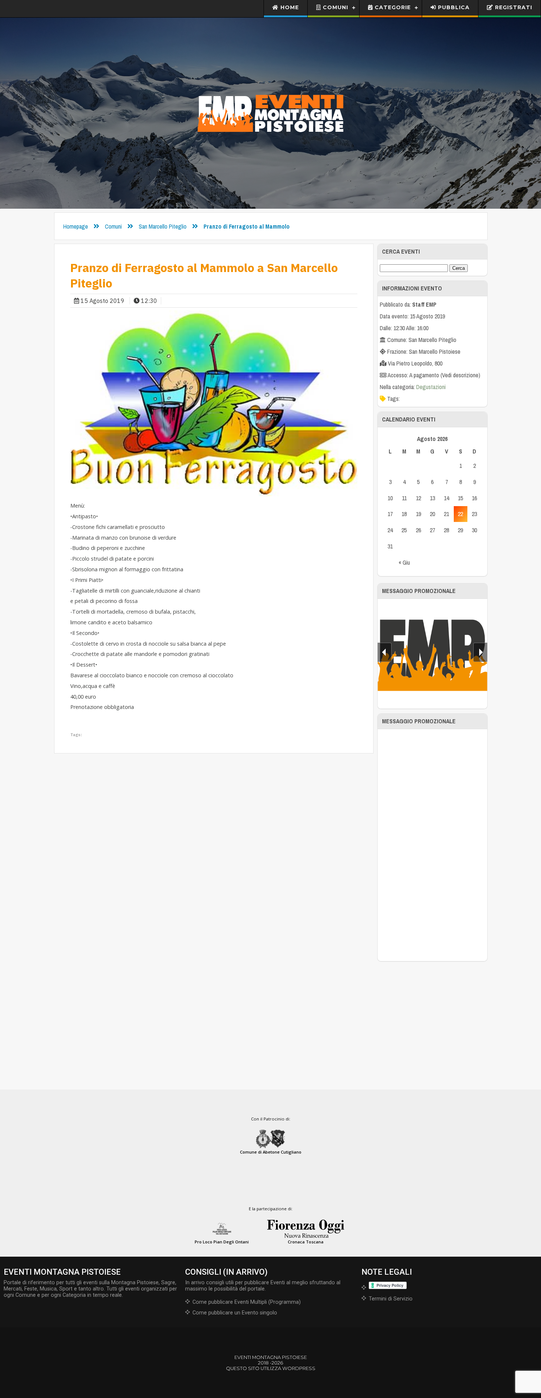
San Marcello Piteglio (163, 226)
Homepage (75, 226)
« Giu (404, 562)
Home (289, 7)
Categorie (392, 7)
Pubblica (453, 7)
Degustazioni (431, 387)
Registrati (512, 7)
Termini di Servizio (391, 1299)
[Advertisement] (432, 845)
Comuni (334, 7)
